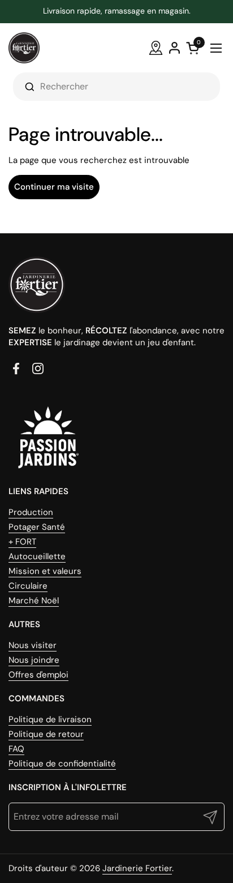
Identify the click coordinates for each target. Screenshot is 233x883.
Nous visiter (32, 645)
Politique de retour (46, 734)
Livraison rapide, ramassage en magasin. (117, 11)
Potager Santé (36, 527)
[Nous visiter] (156, 48)
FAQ (16, 749)
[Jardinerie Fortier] (24, 47)
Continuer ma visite (54, 186)
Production (30, 512)
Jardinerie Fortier (137, 868)
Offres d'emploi (38, 674)
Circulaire (28, 585)
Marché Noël (33, 600)
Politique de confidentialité (62, 763)
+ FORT (22, 541)
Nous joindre (33, 660)
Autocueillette (37, 556)
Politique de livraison (50, 719)
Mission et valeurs (44, 571)
